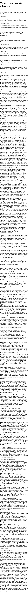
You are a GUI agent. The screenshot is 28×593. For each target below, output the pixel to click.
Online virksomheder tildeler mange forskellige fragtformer (12, 587)
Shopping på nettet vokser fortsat (18, 584)
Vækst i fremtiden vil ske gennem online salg (12, 566)
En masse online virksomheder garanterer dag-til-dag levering (13, 573)
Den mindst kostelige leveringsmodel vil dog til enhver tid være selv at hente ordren (13, 586)
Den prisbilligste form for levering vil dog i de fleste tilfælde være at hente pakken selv (13, 578)
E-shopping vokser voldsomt (14, 577)
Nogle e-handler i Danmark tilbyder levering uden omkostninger (12, 582)
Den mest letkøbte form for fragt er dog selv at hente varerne (14, 568)
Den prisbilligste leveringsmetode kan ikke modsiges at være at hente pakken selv (13, 570)
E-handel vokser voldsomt (12, 566)
